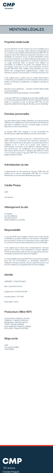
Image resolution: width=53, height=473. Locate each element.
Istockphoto (8, 197)
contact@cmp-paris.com (40, 73)
